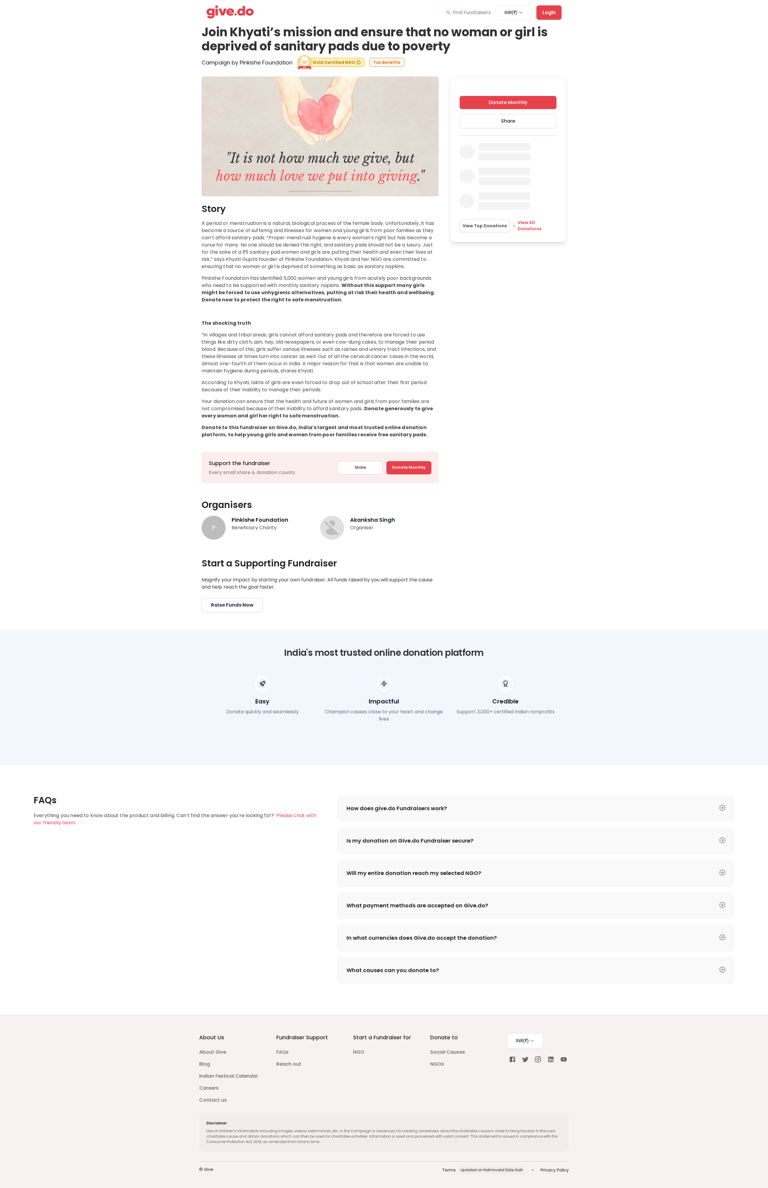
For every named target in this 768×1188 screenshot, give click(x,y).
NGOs (437, 1064)
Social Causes (447, 1052)
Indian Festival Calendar (228, 1076)
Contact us (213, 1100)
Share (360, 467)
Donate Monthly (409, 467)
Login (549, 12)
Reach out (288, 1064)
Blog (204, 1064)
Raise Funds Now (232, 604)
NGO (358, 1052)
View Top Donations (485, 226)
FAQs (282, 1052)
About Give (212, 1052)
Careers (209, 1088)
